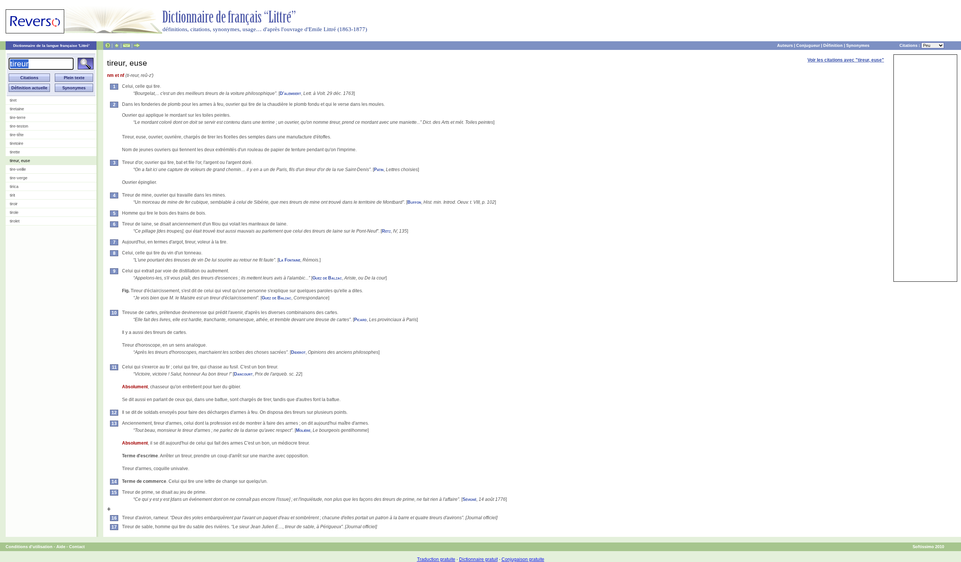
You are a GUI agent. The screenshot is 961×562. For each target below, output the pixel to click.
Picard (360, 319)
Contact (77, 546)
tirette (15, 152)
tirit (12, 195)
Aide (60, 546)
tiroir (14, 203)
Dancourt (243, 374)
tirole (14, 212)
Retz (386, 231)
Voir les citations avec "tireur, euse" (845, 60)
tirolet (15, 221)
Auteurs (785, 45)
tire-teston (19, 126)
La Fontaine (289, 260)
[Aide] (107, 45)
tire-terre (18, 117)
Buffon (414, 202)
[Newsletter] (126, 45)
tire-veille (18, 169)
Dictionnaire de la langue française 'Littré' (51, 46)
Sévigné (469, 499)
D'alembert (290, 93)
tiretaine (17, 109)
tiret (13, 100)
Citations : (910, 45)
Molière (303, 430)
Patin (379, 169)
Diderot (298, 352)
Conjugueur (808, 45)
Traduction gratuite (436, 559)
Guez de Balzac (327, 278)
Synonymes (857, 45)
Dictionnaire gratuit (478, 559)
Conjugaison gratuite (523, 559)
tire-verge (18, 178)
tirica (14, 186)
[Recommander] (137, 45)
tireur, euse (20, 160)
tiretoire (16, 143)
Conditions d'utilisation (29, 546)
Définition (833, 45)
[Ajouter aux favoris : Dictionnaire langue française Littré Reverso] (116, 45)
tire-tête (17, 134)
